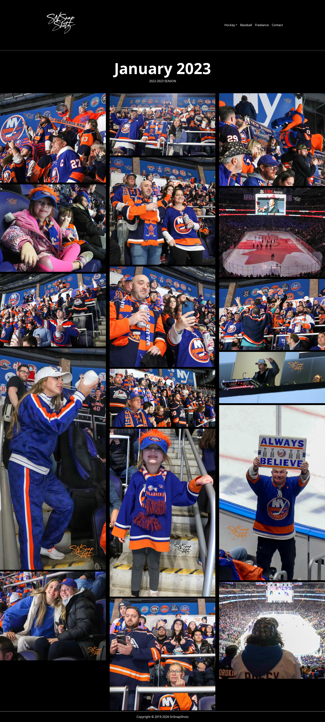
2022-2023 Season (162, 81)
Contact (277, 25)
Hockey (229, 25)
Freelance (262, 25)
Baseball (246, 25)
